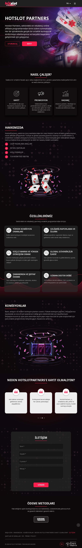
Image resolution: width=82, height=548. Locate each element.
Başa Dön (8, 533)
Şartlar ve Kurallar (13, 536)
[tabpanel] (16, 402)
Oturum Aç (12, 44)
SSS (23, 536)
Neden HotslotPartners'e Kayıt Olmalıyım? (51, 533)
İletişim (72, 533)
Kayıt (29, 44)
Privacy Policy (30, 536)
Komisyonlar (28, 533)
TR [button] (67, 3)
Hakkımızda (17, 533)
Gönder (41, 485)
